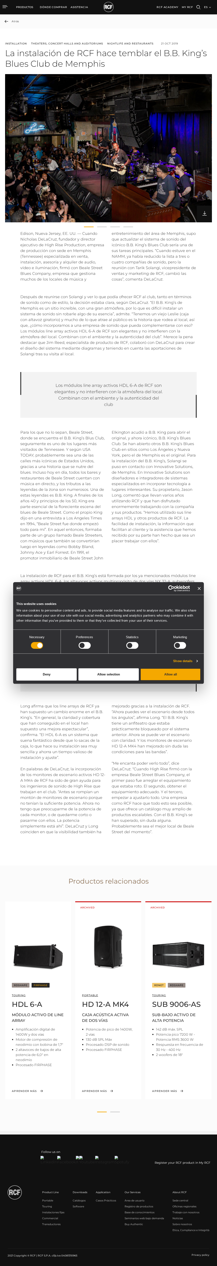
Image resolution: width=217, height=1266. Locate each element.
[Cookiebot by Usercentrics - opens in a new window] (171, 588)
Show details (182, 661)
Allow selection (108, 674)
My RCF (187, 7)
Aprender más (24, 1091)
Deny (46, 674)
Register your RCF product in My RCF (182, 1163)
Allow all (170, 674)
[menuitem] (53, 7)
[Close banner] (199, 588)
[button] (89, 227)
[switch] (85, 645)
